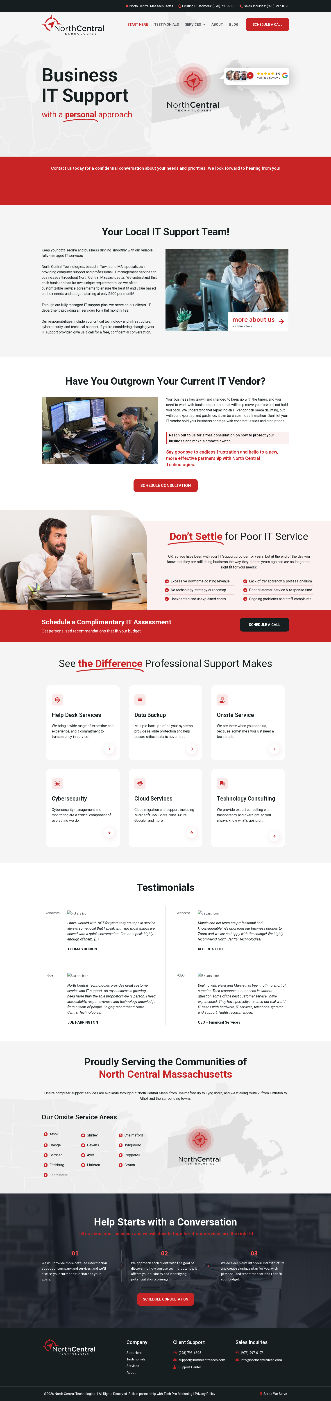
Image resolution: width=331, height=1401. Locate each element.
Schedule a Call (268, 25)
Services (193, 25)
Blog (233, 25)
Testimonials (166, 25)
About (217, 25)
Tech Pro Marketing (178, 1394)
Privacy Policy (205, 1394)
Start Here (137, 25)
